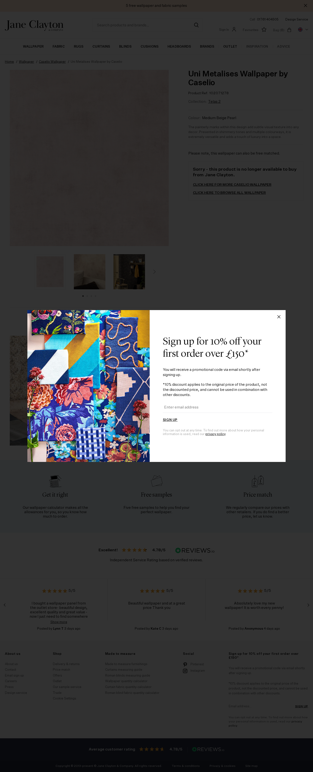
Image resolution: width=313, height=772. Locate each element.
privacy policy (215, 434)
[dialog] (156, 386)
